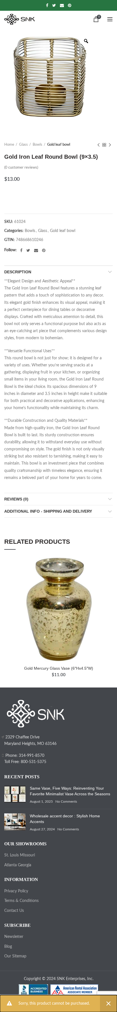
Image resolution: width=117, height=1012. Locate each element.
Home (9, 145)
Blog (8, 947)
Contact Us (14, 911)
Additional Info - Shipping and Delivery (48, 511)
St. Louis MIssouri (19, 855)
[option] (49, 77)
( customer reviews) (21, 167)
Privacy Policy (16, 891)
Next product (110, 145)
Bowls (37, 145)
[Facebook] (47, 5)
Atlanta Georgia (17, 865)
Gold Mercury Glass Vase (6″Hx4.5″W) (58, 668)
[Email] (62, 5)
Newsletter (13, 937)
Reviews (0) (16, 499)
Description (17, 272)
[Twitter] (54, 5)
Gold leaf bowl (58, 145)
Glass (23, 145)
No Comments (66, 801)
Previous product (98, 145)
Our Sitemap (15, 956)
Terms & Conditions (21, 901)
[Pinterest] (69, 5)
